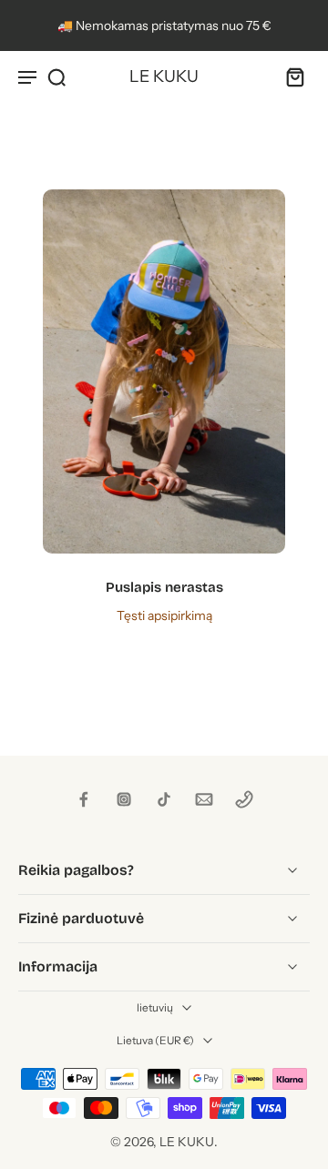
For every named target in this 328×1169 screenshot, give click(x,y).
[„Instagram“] (124, 799)
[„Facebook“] (84, 799)
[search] (56, 76)
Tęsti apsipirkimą (164, 615)
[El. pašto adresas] (204, 799)
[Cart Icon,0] (290, 76)
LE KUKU (186, 1141)
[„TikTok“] (164, 799)
